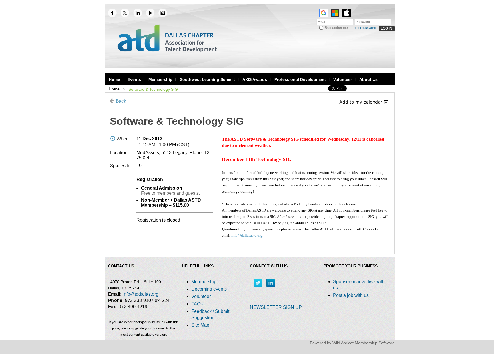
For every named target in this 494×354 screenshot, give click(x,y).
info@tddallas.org (140, 294)
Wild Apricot (343, 343)
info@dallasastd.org (246, 235)
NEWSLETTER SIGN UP (276, 307)
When (123, 138)
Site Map (200, 325)
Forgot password (364, 27)
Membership (203, 281)
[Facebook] (112, 13)
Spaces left (121, 165)
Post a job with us (351, 295)
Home (114, 89)
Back (121, 101)
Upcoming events (209, 289)
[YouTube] (150, 13)
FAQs (197, 303)
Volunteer (201, 296)
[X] (125, 13)
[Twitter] (258, 283)
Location (119, 152)
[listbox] (364, 101)
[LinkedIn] (137, 13)
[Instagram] (162, 13)
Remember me (336, 28)
